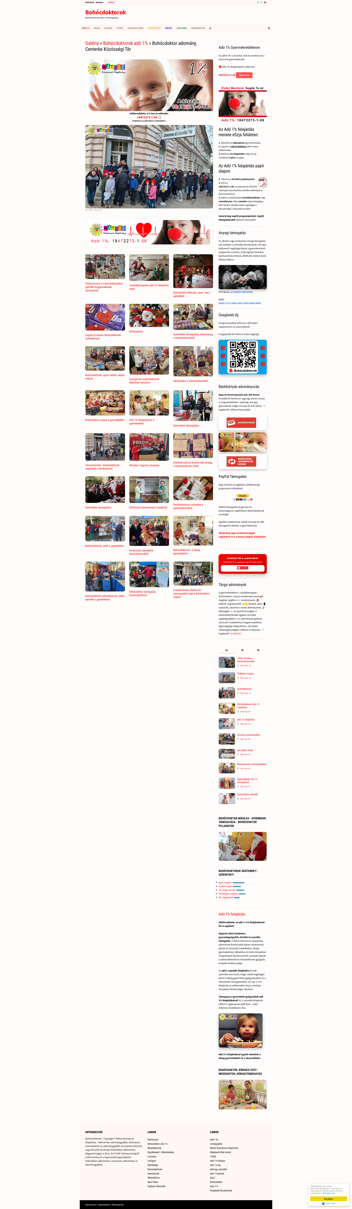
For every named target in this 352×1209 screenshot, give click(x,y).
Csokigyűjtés (216, 1143)
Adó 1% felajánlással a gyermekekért (141, 421)
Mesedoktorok (154, 1147)
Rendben (328, 1198)
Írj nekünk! (235, 633)
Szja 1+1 (214, 1186)
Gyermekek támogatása (186, 425)
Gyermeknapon (244, 688)
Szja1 (212, 1177)
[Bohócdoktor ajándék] (227, 794)
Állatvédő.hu (154, 1177)
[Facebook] (258, 2)
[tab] (226, 650)
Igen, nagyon (226, 882)
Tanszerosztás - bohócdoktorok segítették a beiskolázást (102, 466)
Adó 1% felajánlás (246, 719)
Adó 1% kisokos (217, 1160)
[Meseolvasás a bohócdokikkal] (227, 764)
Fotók (119, 28)
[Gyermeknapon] (227, 689)
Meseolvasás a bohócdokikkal (251, 764)
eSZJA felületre (239, 146)
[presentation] (226, 650)
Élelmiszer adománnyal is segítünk (148, 507)
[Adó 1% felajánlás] (227, 720)
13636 (213, 1156)
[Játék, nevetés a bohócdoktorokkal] (227, 658)
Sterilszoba (153, 1139)
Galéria (92, 43)
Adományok (153, 1173)
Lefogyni (152, 1160)
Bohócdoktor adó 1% (157, 1143)
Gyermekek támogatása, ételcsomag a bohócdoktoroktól (193, 336)
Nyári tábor (153, 1181)
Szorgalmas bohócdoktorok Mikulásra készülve (144, 380)
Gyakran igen (226, 886)
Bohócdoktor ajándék (247, 794)
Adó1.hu (214, 1139)
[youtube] (265, 2)
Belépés (111, 2)
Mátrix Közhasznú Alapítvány (224, 1147)
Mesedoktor (198, 28)
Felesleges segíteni (229, 893)
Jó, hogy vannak (227, 889)
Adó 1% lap (215, 1165)
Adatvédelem (104, 1204)
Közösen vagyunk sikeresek (144, 465)
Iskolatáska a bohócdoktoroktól (190, 381)
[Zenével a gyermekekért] (227, 735)
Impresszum (91, 1204)
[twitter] (261, 2)
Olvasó (108, 28)
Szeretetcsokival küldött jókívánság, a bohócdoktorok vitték (193, 464)
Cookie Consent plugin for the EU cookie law (329, 1203)
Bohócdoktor (136, 331)
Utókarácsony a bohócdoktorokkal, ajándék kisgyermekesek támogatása (104, 287)
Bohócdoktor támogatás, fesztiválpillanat (142, 593)
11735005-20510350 (241, 292)
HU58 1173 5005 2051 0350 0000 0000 (240, 303)
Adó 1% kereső (217, 1173)
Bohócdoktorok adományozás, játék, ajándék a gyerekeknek (105, 597)
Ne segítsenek (226, 897)
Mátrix (168, 28)
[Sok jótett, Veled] (227, 750)
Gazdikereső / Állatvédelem (161, 1152)
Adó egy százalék (218, 1169)
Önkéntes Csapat (245, 673)
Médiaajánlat (117, 1204)
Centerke (182, 28)
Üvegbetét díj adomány (221, 1190)
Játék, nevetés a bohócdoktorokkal (246, 660)
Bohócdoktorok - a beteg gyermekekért (186, 551)
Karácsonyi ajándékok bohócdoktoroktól (141, 552)
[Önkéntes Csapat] (227, 674)
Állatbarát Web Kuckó (220, 1152)
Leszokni (152, 1156)
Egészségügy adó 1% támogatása (247, 781)
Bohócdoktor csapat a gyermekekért (104, 420)
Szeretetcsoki (136, 28)
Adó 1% (85, 28)
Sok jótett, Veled (245, 750)
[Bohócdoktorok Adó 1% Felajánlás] (227, 704)
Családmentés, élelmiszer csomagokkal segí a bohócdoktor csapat (191, 593)
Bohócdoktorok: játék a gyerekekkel (104, 545)
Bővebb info (329, 1193)
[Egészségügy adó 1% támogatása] (227, 779)
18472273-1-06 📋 (149, 117)
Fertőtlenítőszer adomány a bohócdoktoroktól (188, 506)
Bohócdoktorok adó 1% (125, 43)
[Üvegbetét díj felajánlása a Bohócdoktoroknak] (243, 357)
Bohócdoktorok (105, 12)
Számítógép (154, 28)
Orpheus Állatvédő (156, 1186)
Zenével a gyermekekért (248, 734)
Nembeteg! (153, 1165)
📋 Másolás (244, 75)
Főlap (97, 28)
